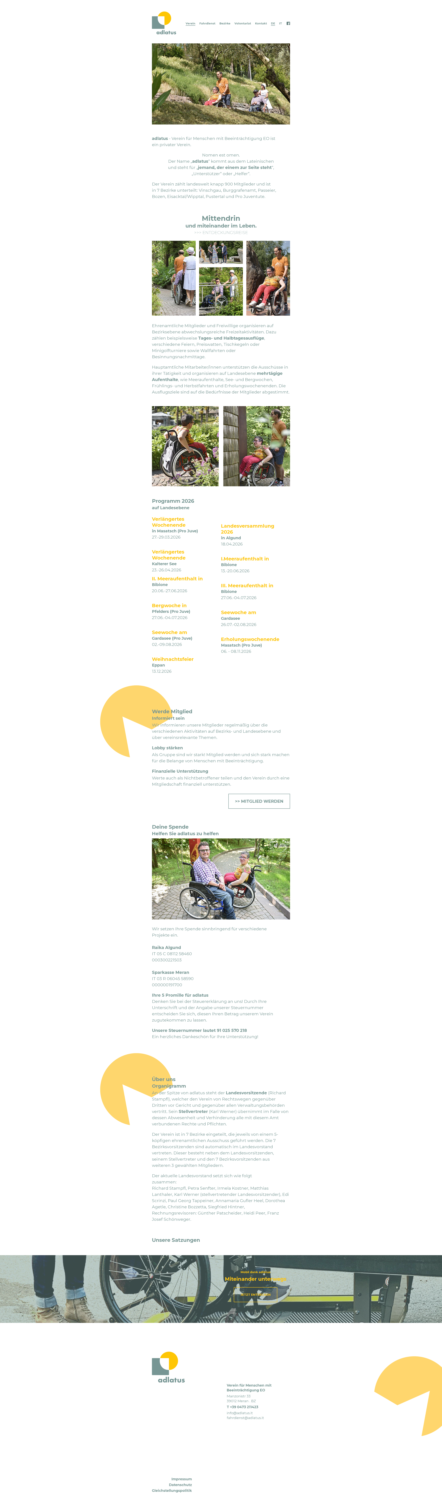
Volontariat (242, 23)
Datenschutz (180, 1485)
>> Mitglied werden (259, 801)
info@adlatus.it (240, 1413)
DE (273, 23)
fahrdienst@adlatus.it (245, 1418)
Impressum (182, 1479)
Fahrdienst (207, 23)
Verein (190, 23)
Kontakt (261, 23)
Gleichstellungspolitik (172, 1490)
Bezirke (224, 23)
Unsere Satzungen (176, 1240)
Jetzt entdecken (255, 1295)
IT (280, 23)
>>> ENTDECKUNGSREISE (221, 232)
